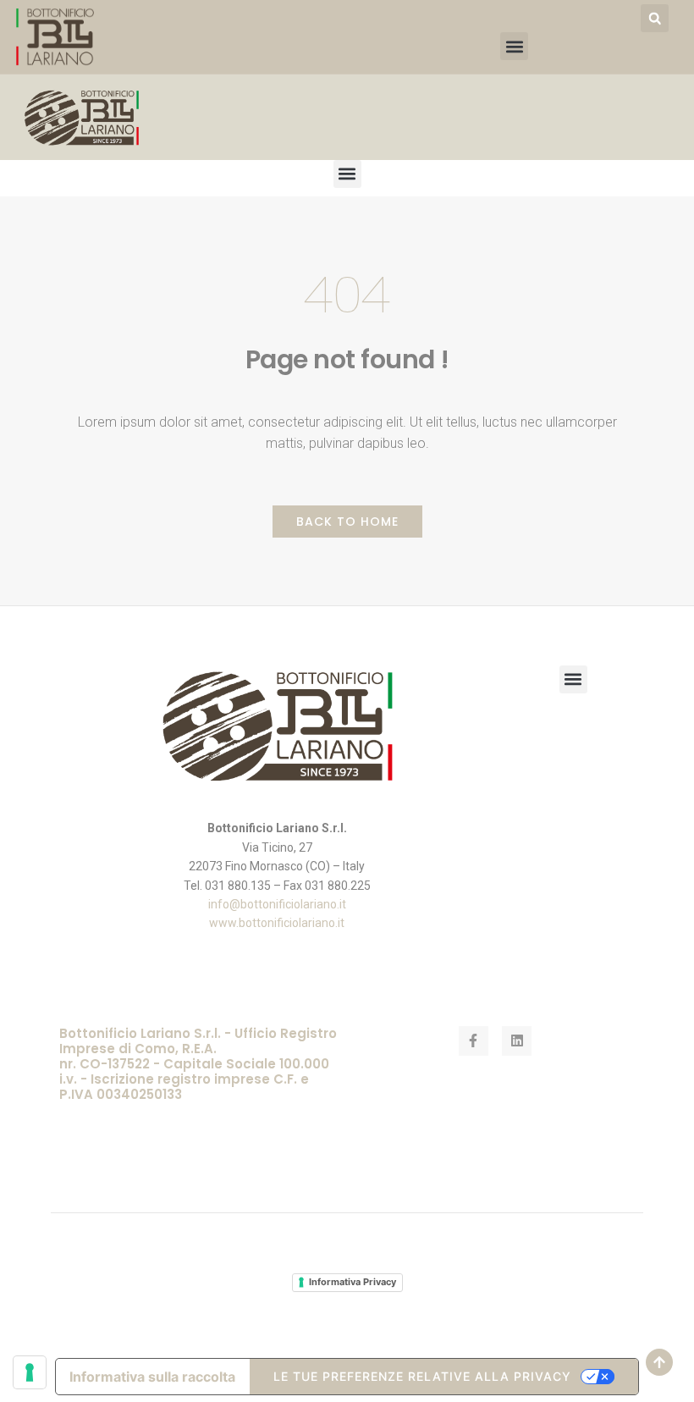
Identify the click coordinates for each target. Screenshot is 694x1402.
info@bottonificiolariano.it (277, 904)
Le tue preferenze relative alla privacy (422, 1376)
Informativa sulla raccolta (152, 1376)
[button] (655, 18)
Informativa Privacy (352, 1282)
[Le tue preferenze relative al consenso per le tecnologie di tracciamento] (30, 1372)
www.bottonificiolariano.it (276, 923)
